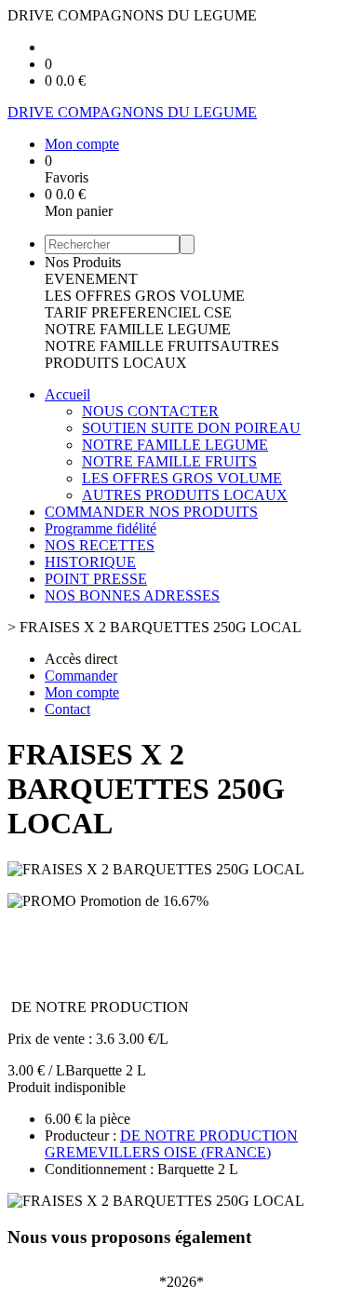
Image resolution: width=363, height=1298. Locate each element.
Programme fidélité (100, 528)
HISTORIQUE (90, 562)
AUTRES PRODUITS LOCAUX (162, 354)
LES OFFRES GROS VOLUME (145, 296)
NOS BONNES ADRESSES (132, 595)
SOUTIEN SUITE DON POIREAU (191, 428)
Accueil (67, 394)
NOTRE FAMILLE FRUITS (132, 346)
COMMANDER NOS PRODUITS (151, 512)
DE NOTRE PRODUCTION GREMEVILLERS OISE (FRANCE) (171, 1144)
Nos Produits (83, 262)
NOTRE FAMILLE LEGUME (138, 329)
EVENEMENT (91, 279)
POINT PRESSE (96, 579)
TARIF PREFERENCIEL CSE (138, 312)
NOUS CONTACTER (150, 411)
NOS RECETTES (100, 545)
